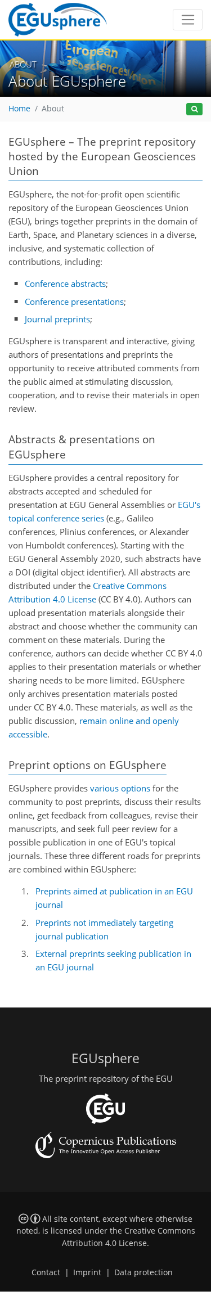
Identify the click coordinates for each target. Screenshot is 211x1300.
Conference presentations (74, 301)
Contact (46, 1272)
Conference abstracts (65, 283)
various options (120, 788)
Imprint (87, 1272)
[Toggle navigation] (188, 19)
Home (19, 109)
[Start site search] (194, 109)
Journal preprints (57, 319)
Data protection (143, 1272)
